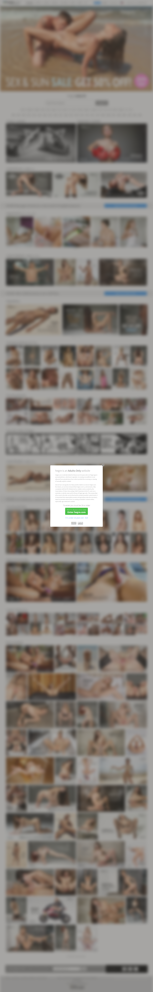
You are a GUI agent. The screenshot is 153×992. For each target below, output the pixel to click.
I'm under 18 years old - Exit (76, 518)
